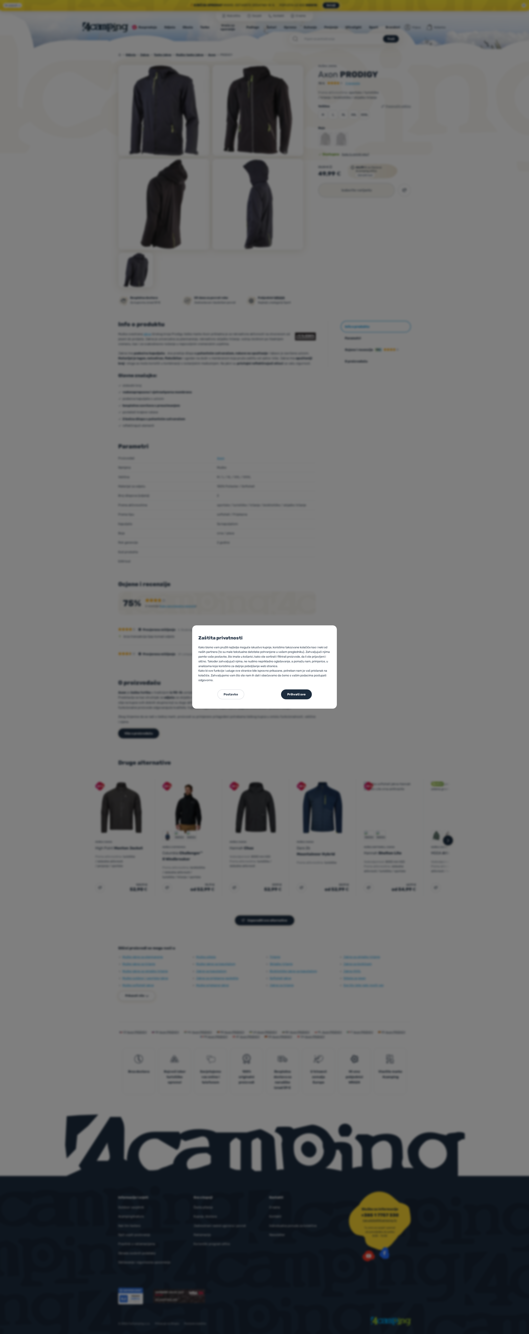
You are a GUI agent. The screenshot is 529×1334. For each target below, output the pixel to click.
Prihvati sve (296, 694)
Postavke (231, 694)
